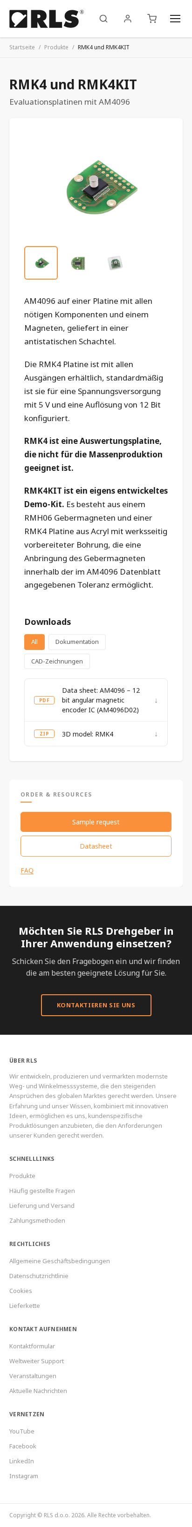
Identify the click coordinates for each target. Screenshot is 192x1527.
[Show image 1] (41, 263)
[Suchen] (103, 18)
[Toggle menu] (175, 18)
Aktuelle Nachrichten (38, 1390)
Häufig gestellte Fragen (42, 1190)
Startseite (22, 47)
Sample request (96, 821)
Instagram (23, 1476)
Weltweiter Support (36, 1361)
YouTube (21, 1431)
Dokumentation (77, 641)
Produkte (56, 47)
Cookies (20, 1290)
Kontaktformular (32, 1346)
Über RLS (23, 1061)
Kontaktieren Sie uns (96, 1005)
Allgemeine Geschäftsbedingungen (59, 1261)
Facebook (22, 1446)
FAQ (27, 870)
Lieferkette (24, 1305)
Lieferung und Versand (42, 1205)
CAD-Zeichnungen (57, 661)
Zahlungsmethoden (37, 1220)
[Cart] (152, 18)
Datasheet (96, 846)
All (34, 641)
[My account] (127, 18)
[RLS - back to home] (46, 18)
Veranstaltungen (32, 1376)
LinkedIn (21, 1461)
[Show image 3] (115, 263)
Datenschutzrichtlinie (39, 1276)
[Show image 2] (78, 263)
